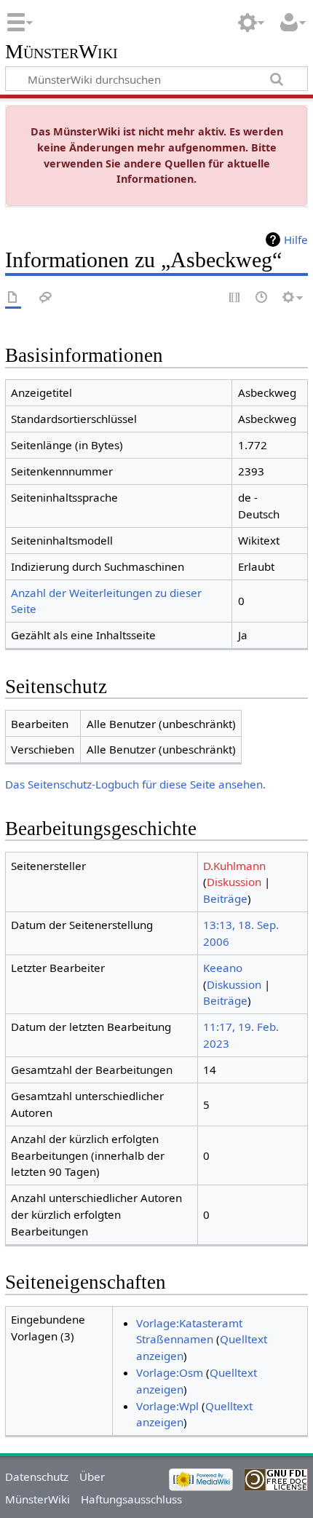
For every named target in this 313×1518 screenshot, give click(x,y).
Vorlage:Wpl (167, 1406)
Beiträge (225, 898)
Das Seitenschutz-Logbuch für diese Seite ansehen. (135, 784)
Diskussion (234, 881)
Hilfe (296, 239)
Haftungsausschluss (131, 1499)
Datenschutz (36, 1476)
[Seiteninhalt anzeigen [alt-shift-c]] (13, 298)
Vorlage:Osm (169, 1372)
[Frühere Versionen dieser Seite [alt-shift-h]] (262, 298)
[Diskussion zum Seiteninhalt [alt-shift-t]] (46, 298)
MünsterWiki (61, 52)
